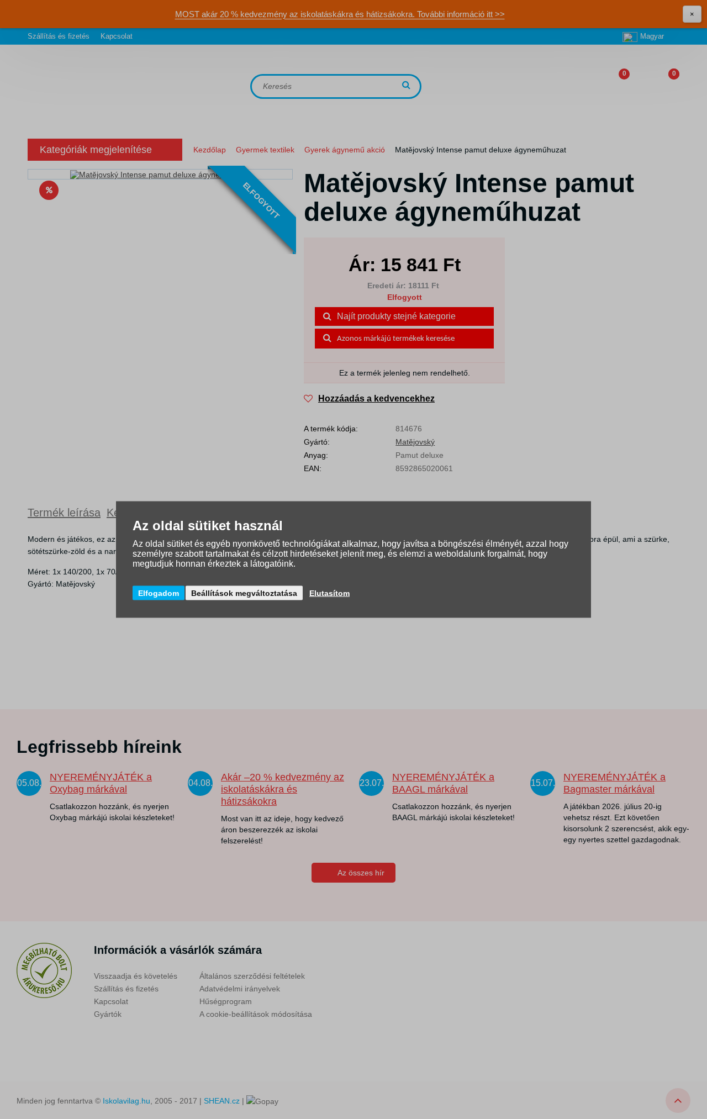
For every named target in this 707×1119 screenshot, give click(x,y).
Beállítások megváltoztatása (244, 593)
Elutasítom (329, 593)
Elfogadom (158, 593)
